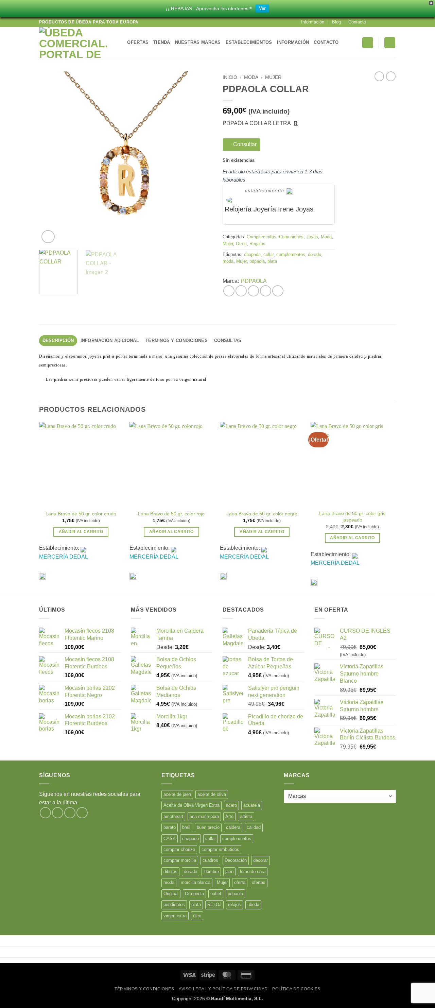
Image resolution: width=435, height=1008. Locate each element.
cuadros (210, 860)
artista (246, 816)
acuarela (251, 805)
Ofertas (138, 42)
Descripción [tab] (58, 340)
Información (312, 21)
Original (170, 893)
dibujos (170, 871)
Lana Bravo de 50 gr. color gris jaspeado (352, 517)
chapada (252, 254)
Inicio (230, 77)
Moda (251, 77)
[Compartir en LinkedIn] (277, 290)
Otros (241, 243)
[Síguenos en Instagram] (380, 22)
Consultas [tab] (227, 340)
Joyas (312, 236)
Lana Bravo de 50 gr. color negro (261, 513)
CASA (169, 838)
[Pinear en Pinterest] (265, 290)
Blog (336, 21)
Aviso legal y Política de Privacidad (223, 989)
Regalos (257, 243)
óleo (197, 915)
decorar (260, 860)
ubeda (253, 904)
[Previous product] (391, 76)
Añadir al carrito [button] (81, 532)
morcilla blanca (195, 882)
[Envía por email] (253, 290)
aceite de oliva (211, 794)
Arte (229, 816)
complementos (290, 254)
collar (268, 254)
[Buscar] (119, 42)
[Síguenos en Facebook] (373, 22)
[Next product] (379, 76)
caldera (233, 827)
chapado (190, 838)
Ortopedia (194, 893)
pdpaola (257, 261)
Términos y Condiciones (144, 989)
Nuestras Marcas (198, 42)
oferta (239, 882)
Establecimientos (249, 42)
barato (169, 827)
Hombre (211, 871)
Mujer (273, 77)
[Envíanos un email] (392, 22)
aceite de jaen (177, 794)
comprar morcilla (179, 860)
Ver (262, 8)
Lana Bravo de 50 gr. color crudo (81, 513)
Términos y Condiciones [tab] (176, 340)
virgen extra (175, 915)
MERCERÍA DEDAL (63, 557)
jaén (229, 871)
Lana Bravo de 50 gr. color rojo (171, 513)
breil (186, 827)
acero (231, 805)
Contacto (357, 21)
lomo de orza (252, 871)
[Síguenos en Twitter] (386, 22)
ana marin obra (204, 816)
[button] (367, 42)
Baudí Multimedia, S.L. (237, 998)
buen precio (208, 827)
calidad (254, 827)
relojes (234, 904)
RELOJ (214, 904)
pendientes (174, 904)
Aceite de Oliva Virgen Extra (191, 805)
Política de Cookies (296, 989)
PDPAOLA (254, 281)
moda (228, 261)
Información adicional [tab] (110, 340)
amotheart (173, 816)
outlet (215, 893)
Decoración (236, 860)
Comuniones (291, 236)
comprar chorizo (179, 849)
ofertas (258, 882)
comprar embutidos (220, 849)
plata (272, 261)
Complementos (261, 236)
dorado (314, 254)
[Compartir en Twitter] (241, 290)
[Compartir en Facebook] (228, 290)
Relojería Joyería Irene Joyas (269, 209)
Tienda (161, 42)
